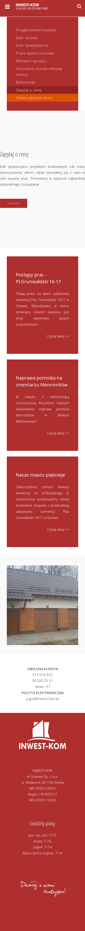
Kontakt (13, 203)
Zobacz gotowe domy (34, 97)
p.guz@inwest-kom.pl (42, 698)
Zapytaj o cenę (28, 90)
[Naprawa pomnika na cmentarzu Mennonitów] (42, 405)
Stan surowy (27, 37)
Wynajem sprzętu (31, 61)
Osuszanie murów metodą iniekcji (39, 71)
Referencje (25, 82)
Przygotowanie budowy (36, 30)
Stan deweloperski (32, 45)
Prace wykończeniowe (35, 53)
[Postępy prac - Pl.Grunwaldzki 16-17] (42, 305)
